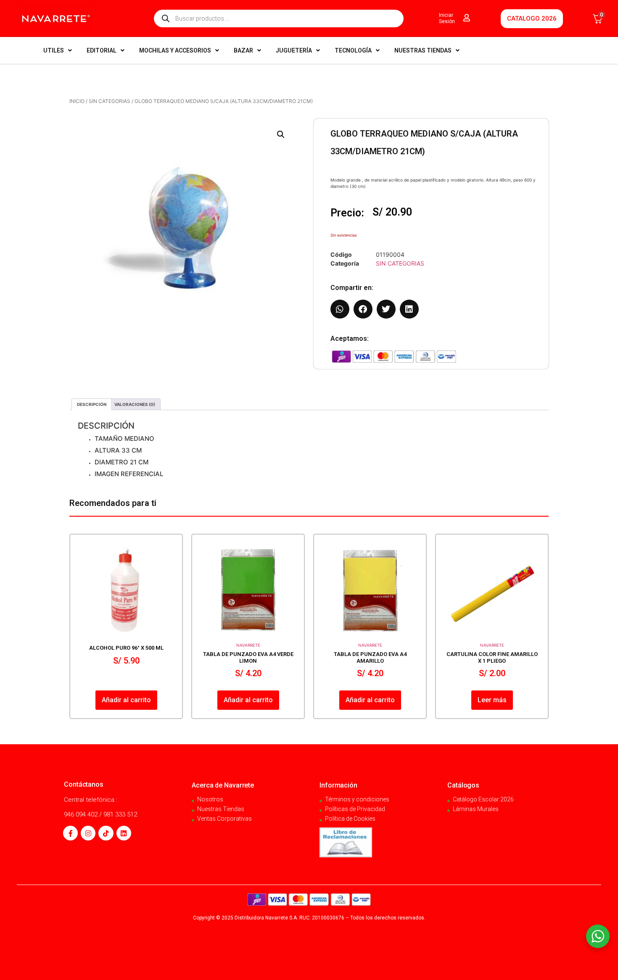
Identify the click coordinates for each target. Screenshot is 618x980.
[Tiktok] (105, 833)
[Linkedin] (123, 833)
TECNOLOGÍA (353, 50)
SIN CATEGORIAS (109, 101)
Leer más (492, 700)
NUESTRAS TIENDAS (423, 50)
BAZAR (243, 50)
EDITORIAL (101, 50)
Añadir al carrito (126, 700)
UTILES (53, 50)
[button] (280, 134)
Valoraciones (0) (134, 404)
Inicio (77, 101)
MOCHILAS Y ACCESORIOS (175, 50)
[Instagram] (88, 833)
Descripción (91, 404)
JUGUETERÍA (294, 50)
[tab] (91, 404)
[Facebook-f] (70, 833)
